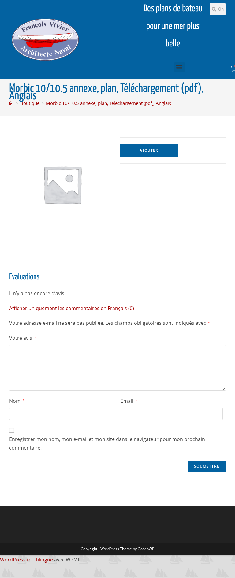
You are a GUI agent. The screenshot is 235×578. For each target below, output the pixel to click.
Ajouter (149, 150)
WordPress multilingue (26, 559)
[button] (179, 67)
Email (129, 401)
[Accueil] (11, 103)
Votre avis (22, 338)
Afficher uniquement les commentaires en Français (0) (71, 308)
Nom (16, 401)
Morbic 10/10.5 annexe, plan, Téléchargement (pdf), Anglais (108, 103)
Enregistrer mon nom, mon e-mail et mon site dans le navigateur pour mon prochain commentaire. (107, 443)
